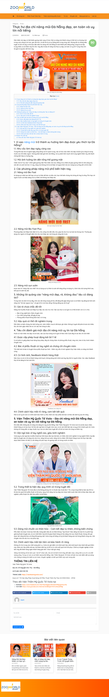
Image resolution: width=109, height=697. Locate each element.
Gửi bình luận (17, 627)
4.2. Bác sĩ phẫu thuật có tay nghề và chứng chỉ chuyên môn (34, 121)
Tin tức (22, 23)
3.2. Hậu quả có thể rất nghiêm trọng (28, 115)
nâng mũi (29, 142)
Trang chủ (15, 23)
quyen (22, 600)
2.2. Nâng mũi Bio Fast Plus (25, 108)
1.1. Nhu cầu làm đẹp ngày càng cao (27, 101)
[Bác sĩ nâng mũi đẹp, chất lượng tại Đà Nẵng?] (43, 650)
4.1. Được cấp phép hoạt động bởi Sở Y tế (29, 119)
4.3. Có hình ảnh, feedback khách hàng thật (29, 123)
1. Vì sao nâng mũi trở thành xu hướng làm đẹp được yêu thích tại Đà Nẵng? (36, 99)
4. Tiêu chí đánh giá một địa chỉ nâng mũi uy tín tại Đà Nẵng (31, 117)
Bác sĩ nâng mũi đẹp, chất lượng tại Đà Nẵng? (42, 660)
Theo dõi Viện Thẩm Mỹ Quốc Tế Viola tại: (29, 137)
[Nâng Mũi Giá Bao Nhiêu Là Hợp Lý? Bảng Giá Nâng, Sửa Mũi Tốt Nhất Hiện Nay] (20, 650)
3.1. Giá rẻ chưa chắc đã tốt (25, 113)
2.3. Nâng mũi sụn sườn (24, 110)
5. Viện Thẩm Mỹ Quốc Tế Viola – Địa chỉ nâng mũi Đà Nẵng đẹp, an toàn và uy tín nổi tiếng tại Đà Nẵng (44, 126)
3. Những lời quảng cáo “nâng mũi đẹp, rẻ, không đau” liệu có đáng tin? (35, 112)
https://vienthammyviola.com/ (32, 575)
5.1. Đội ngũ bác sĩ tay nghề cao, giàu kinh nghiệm (31, 128)
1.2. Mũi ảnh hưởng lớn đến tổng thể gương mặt (30, 103)
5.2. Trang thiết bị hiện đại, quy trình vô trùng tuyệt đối (32, 130)
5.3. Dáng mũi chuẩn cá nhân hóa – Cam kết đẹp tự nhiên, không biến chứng (38, 132)
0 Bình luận (37, 35)
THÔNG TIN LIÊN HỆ (21, 135)
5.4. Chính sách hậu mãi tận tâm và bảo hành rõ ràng (32, 134)
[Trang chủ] (13, 16)
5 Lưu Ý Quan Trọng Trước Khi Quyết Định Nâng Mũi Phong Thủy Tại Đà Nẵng (65, 660)
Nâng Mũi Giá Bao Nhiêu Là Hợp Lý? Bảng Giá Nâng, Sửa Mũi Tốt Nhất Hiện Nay (20, 660)
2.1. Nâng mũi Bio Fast (23, 106)
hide (57, 96)
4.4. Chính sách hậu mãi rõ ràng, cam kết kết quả (31, 124)
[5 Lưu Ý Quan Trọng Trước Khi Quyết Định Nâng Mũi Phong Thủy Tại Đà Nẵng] (66, 650)
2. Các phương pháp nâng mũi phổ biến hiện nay (28, 104)
